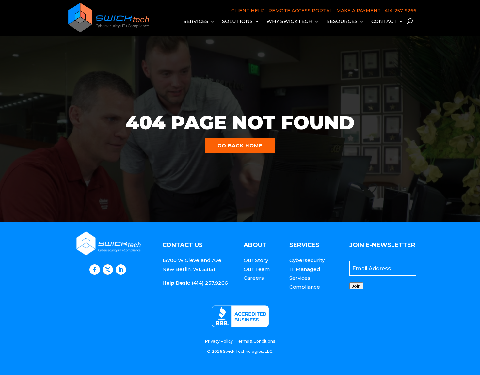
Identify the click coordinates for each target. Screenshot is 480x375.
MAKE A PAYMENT (358, 11)
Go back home (240, 145)
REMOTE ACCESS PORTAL (300, 11)
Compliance (304, 287)
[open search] (410, 21)
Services (196, 21)
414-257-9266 (400, 11)
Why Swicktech (289, 21)
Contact (384, 21)
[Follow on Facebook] (94, 269)
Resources (342, 21)
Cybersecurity (307, 260)
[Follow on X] (108, 269)
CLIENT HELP (247, 11)
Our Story (256, 260)
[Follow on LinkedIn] (121, 269)
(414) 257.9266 (210, 283)
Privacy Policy (219, 341)
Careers (254, 278)
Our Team (257, 269)
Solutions (237, 21)
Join (356, 286)
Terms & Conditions (255, 341)
